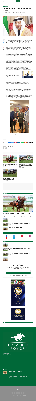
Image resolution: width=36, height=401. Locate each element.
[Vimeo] (14, 238)
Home (11, 395)
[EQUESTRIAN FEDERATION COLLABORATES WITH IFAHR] (5, 382)
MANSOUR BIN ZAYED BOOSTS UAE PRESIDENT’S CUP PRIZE (17, 376)
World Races (15, 395)
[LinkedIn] (4, 45)
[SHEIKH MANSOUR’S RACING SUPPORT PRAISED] (18, 26)
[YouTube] (6, 238)
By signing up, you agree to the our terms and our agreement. (18, 275)
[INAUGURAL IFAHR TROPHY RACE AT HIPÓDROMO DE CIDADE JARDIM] (10, 173)
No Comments (26, 14)
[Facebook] (4, 40)
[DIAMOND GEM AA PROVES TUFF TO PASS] (5, 372)
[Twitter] (4, 43)
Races (20, 395)
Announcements (5, 6)
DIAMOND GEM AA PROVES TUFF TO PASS (15, 371)
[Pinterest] (4, 47)
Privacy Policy (22, 275)
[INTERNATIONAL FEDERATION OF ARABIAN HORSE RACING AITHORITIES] (18, 1)
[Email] (4, 50)
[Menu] (3, 1)
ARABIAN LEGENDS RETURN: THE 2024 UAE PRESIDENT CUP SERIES (10, 165)
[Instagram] (30, 236)
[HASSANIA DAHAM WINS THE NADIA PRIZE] (5, 228)
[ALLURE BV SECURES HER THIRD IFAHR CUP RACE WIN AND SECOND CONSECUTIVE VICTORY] (26, 159)
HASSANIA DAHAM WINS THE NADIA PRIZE (15, 227)
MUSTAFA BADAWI (7, 14)
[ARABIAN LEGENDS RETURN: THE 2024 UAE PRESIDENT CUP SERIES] (10, 159)
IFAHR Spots (24, 395)
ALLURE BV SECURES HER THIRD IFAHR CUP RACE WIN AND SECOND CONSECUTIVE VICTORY (26, 165)
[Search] (32, 1)
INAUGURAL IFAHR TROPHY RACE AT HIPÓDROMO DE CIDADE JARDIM (9, 179)
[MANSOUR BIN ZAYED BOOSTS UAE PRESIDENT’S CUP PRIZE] (5, 377)
